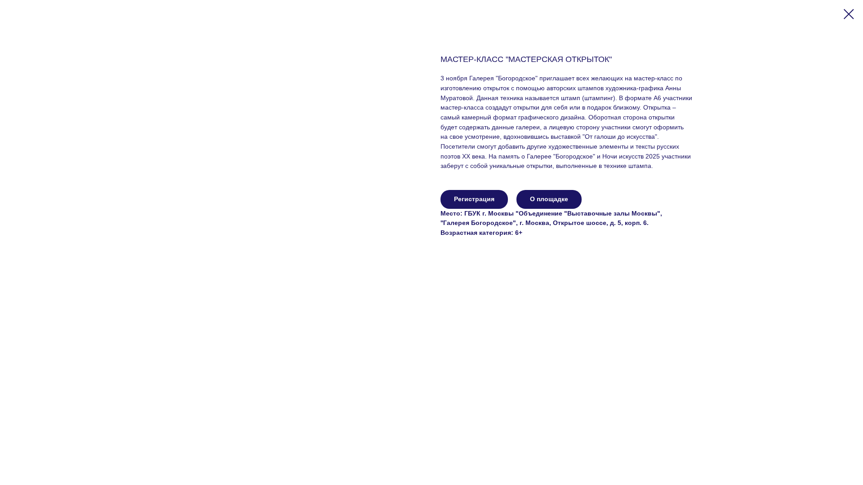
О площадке (549, 199)
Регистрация (474, 199)
